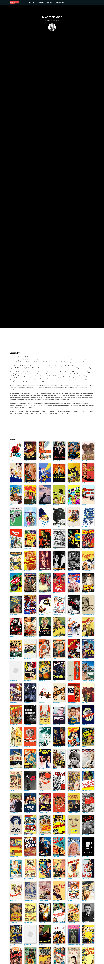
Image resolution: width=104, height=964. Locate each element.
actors (49, 2)
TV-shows (40, 2)
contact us (60, 2)
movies (31, 2)
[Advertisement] (52, 339)
